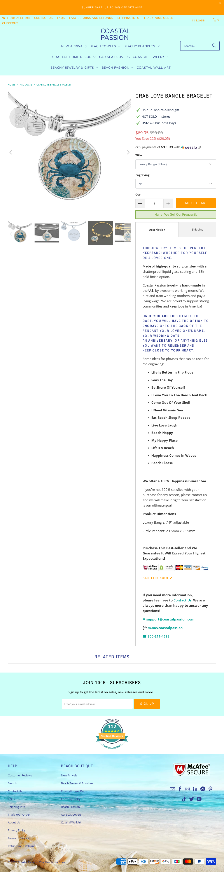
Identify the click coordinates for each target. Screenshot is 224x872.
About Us (14, 822)
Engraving (142, 175)
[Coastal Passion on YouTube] (199, 799)
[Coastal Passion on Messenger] (203, 789)
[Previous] (11, 152)
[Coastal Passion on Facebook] (180, 789)
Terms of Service (18, 838)
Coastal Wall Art (71, 822)
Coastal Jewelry (70, 799)
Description (157, 230)
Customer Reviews (20, 775)
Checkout (10, 23)
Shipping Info (128, 18)
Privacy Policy (17, 830)
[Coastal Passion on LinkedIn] (195, 789)
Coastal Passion (28, 862)
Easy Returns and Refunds (91, 18)
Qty (137, 194)
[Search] (214, 46)
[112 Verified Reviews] (112, 751)
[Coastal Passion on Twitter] (191, 799)
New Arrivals (69, 775)
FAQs (61, 18)
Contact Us (43, 18)
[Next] (127, 152)
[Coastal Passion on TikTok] (184, 799)
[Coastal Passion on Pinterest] (210, 789)
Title (138, 155)
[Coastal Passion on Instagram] (188, 789)
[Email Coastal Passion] (172, 789)
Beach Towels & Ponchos (77, 783)
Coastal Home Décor (74, 791)
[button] (105, 46)
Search (12, 783)
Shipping (197, 229)
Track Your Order (158, 18)
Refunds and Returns (21, 846)
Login (200, 20)
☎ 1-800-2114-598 (16, 18)
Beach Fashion (70, 807)
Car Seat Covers (71, 814)
